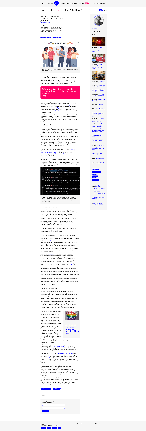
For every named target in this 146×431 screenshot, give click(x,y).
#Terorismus (95, 174)
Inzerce (98, 423)
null (102, 423)
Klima (67, 10)
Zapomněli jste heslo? (54, 411)
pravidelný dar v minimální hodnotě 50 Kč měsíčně (65, 401)
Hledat (100, 10)
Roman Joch (71, 264)
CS (104, 10)
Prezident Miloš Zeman (45, 237)
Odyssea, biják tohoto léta (98, 201)
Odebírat (101, 3)
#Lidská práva (95, 169)
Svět (47, 10)
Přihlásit (93, 3)
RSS (60, 428)
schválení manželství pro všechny (53, 110)
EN (106, 10)
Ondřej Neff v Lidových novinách (65, 353)
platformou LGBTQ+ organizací (66, 105)
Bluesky (94, 423)
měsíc (99, 186)
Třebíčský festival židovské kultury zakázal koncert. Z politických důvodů (98, 190)
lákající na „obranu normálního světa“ (57, 240)
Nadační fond (88, 423)
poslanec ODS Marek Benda (52, 234)
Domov (42, 10)
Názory (53, 10)
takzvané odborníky (72, 240)
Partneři (43, 424)
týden (96, 186)
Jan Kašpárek (45, 23)
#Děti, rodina (95, 177)
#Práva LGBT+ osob (96, 172)
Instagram (55, 428)
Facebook (43, 428)
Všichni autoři (57, 423)
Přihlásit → (45, 411)
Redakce (51, 423)
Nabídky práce (81, 423)
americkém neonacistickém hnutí (49, 152)
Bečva (72, 10)
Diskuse (75, 423)
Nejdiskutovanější (101, 185)
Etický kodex (69, 423)
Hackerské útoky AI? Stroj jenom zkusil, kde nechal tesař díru (98, 205)
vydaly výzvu (59, 108)
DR (56, 3)
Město (77, 10)
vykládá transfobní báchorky (59, 346)
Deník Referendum (46, 3)
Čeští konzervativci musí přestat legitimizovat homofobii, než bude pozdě (72, 329)
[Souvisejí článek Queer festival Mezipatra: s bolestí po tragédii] (99, 75)
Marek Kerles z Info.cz (46, 358)
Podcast (83, 10)
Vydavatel (63, 423)
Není (49, 309)
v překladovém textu (51, 254)
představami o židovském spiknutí (61, 154)
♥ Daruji (86, 3)
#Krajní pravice (95, 179)
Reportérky (60, 10)
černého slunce (73, 149)
